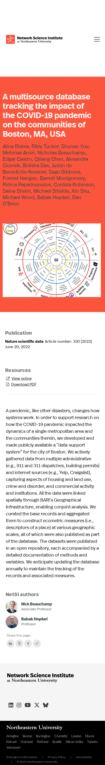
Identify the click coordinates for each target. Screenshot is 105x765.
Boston (27, 736)
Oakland (27, 742)
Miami (89, 736)
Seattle (57, 742)
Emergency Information (21, 757)
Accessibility (84, 757)
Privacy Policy (57, 757)
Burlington (43, 736)
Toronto (92, 742)
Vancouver (13, 747)
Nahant (11, 742)
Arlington (12, 736)
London (76, 736)
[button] (95, 38)
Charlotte (60, 736)
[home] (34, 39)
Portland (43, 742)
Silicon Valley (75, 742)
